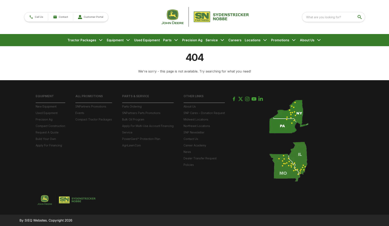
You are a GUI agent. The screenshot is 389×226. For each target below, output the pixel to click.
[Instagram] (247, 98)
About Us (307, 40)
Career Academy (195, 145)
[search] (360, 17)
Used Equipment (147, 40)
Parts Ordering (132, 106)
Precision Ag (192, 40)
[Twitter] (240, 98)
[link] (90, 17)
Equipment (115, 40)
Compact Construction (50, 126)
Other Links (194, 96)
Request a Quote (47, 132)
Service (212, 40)
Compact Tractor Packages (93, 119)
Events (79, 113)
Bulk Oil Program (133, 119)
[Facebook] (233, 98)
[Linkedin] (260, 98)
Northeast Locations (197, 126)
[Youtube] (253, 98)
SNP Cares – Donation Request (204, 113)
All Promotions (89, 96)
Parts (167, 40)
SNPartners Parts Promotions (141, 113)
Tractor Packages (81, 40)
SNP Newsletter (194, 132)
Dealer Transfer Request (200, 158)
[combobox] (333, 17)
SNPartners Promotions (90, 106)
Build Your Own (46, 139)
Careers (235, 40)
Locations (253, 40)
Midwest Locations (196, 119)
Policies (189, 164)
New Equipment (46, 106)
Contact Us (191, 139)
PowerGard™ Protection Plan (141, 139)
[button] (36, 17)
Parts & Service (135, 96)
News (187, 152)
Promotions (280, 40)
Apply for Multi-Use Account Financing (148, 126)
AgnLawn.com (131, 145)
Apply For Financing (49, 145)
